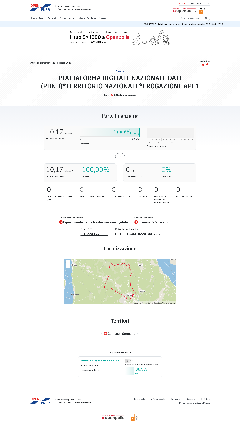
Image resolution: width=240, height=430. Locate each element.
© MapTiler (146, 303)
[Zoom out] (68, 266)
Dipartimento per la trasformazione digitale (95, 222)
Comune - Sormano (121, 333)
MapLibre (137, 303)
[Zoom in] (68, 262)
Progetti (102, 18)
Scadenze (91, 18)
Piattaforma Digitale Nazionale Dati (100, 360)
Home (34, 18)
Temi (41, 18)
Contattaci (205, 399)
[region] (120, 281)
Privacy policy (140, 399)
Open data (196, 3)
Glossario (190, 399)
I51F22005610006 (94, 234)
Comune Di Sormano (153, 222)
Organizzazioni (67, 18)
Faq (208, 3)
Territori (52, 18)
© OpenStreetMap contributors (163, 303)
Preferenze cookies (158, 399)
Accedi (182, 3)
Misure (82, 18)
